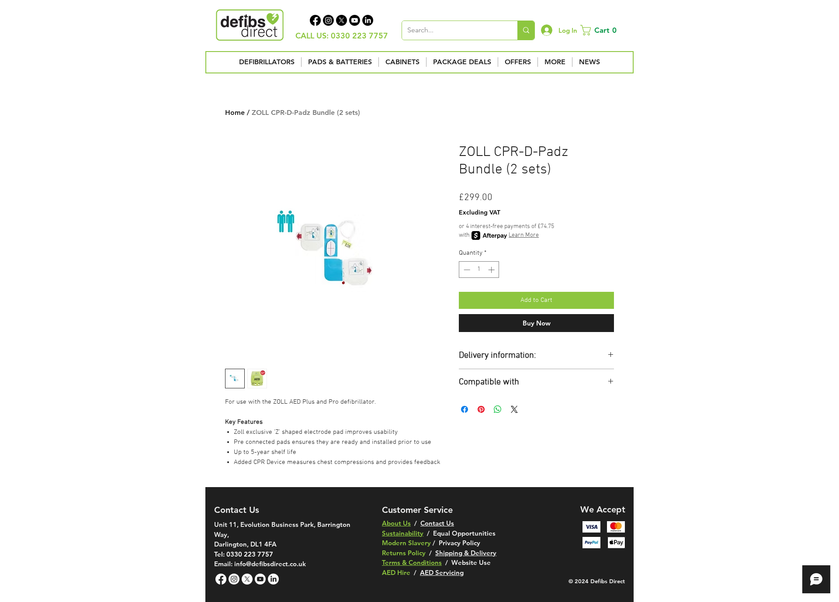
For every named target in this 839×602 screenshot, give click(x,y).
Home (235, 112)
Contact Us (437, 523)
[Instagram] (328, 20)
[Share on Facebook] (464, 409)
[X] (341, 20)
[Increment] (492, 270)
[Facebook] (315, 20)
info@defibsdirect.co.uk (270, 564)
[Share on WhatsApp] (497, 409)
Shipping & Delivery (465, 553)
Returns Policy (404, 553)
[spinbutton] (479, 270)
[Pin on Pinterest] (481, 409)
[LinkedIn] (367, 20)
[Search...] (525, 30)
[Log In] (546, 30)
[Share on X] (514, 409)
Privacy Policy (459, 543)
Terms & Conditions (412, 562)
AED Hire (396, 572)
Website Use (471, 562)
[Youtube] (354, 20)
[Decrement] (466, 270)
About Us (396, 523)
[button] (600, 30)
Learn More (524, 235)
